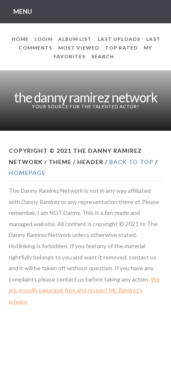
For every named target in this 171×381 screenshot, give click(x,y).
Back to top (131, 161)
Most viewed (78, 48)
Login (43, 39)
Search (102, 56)
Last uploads (119, 39)
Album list (75, 39)
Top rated (121, 48)
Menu (22, 11)
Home (20, 39)
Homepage (27, 172)
